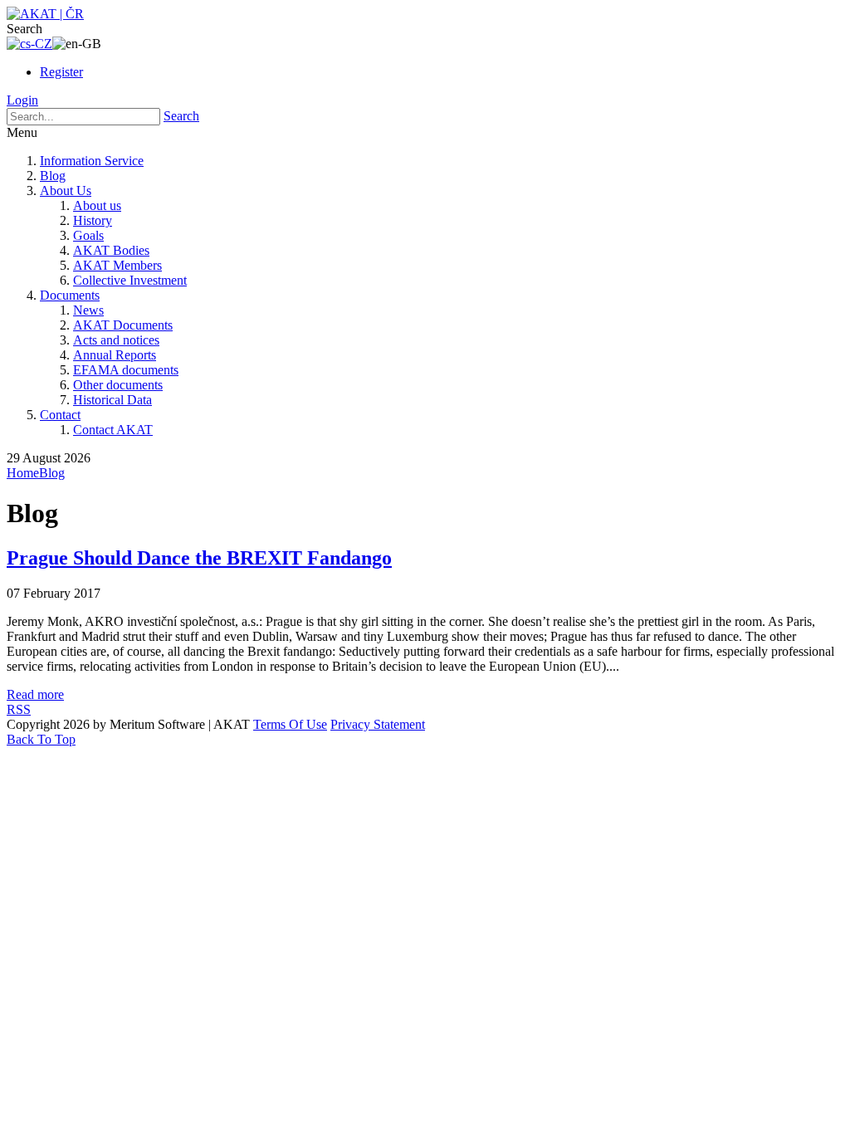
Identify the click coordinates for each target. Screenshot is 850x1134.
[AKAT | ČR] (45, 14)
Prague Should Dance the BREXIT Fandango (199, 558)
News (88, 310)
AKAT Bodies (111, 250)
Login (22, 100)
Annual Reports (114, 355)
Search (181, 116)
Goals (88, 235)
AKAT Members (117, 265)
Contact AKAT (113, 430)
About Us (65, 190)
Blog (53, 176)
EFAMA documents (125, 370)
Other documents (118, 385)
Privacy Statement (377, 724)
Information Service (92, 161)
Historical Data (112, 400)
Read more (35, 694)
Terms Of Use (290, 724)
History (92, 220)
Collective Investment (130, 280)
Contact (60, 415)
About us (97, 205)
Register (61, 72)
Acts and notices (116, 340)
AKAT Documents (123, 325)
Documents (70, 295)
